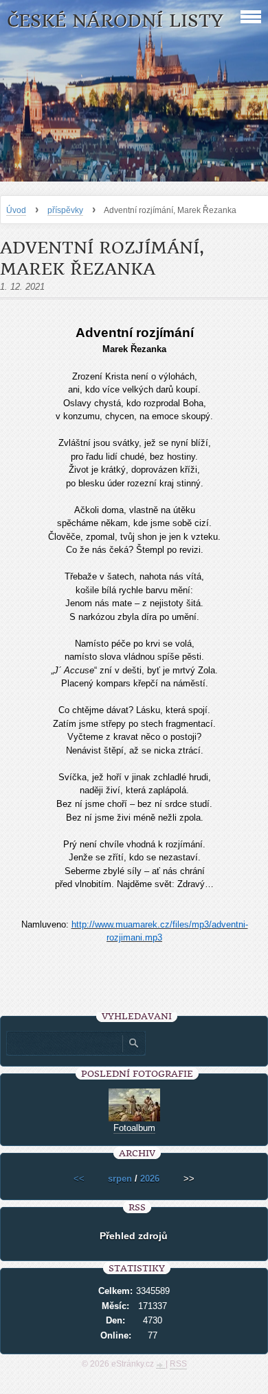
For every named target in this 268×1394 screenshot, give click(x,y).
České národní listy (115, 21)
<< (79, 1178)
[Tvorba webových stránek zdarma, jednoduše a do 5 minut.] (161, 1365)
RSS (178, 1364)
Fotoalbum (134, 1128)
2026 (149, 1178)
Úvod (16, 210)
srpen (120, 1178)
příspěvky (65, 210)
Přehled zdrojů (134, 1235)
